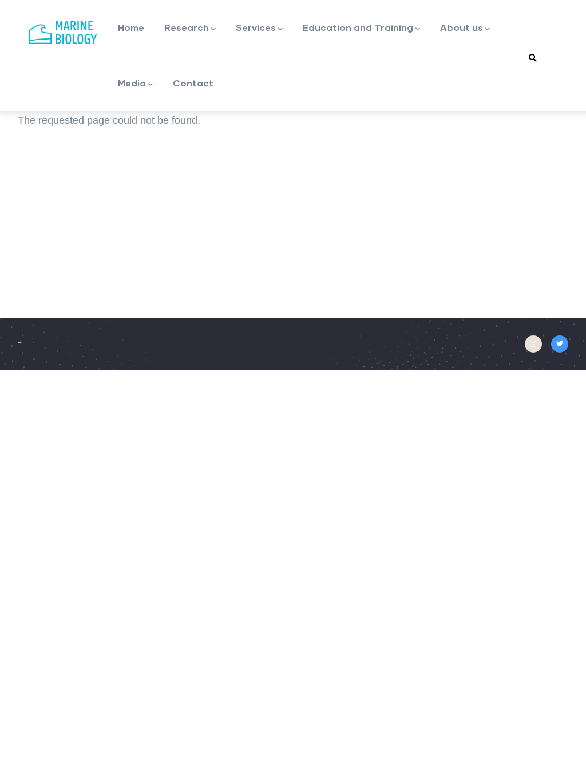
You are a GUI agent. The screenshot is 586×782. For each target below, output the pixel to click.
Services (256, 27)
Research (186, 27)
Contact (193, 82)
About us (461, 27)
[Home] (63, 32)
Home (131, 27)
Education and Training (358, 27)
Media (132, 82)
